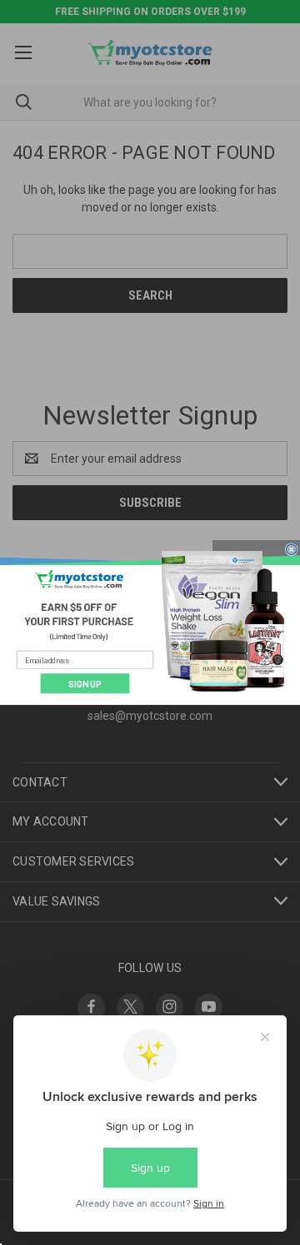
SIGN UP (85, 683)
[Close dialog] (291, 548)
